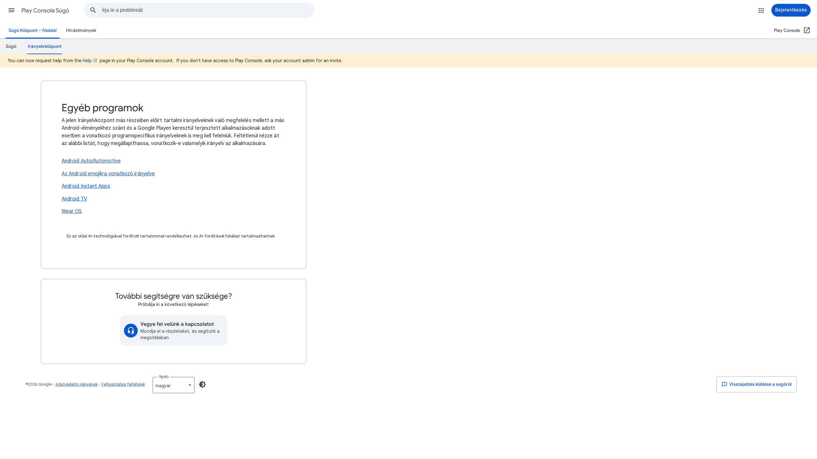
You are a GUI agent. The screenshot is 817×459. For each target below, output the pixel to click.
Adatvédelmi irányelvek (77, 384)
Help (87, 60)
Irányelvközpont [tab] (44, 46)
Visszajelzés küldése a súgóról (760, 384)
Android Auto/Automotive (91, 161)
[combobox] (208, 10)
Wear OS (72, 211)
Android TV (74, 199)
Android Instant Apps (86, 186)
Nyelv (164, 376)
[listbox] (174, 385)
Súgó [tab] (11, 46)
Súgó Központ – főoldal (32, 30)
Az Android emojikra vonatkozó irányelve (108, 174)
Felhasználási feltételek (123, 384)
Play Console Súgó (45, 10)
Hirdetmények (81, 30)
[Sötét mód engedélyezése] (202, 384)
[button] (11, 10)
